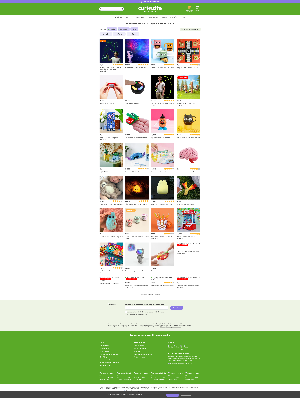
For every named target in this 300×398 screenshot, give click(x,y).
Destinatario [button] (124, 29)
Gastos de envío (105, 346)
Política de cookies (140, 357)
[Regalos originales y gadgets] (150, 8)
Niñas (119, 34)
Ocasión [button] (112, 29)
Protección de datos (140, 348)
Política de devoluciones (107, 360)
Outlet (183, 17)
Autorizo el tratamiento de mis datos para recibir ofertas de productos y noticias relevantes (145, 313)
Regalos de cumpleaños (169, 17)
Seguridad (137, 351)
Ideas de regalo (153, 17)
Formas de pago (104, 351)
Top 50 (128, 17)
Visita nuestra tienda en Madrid (109, 362)
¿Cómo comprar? (105, 348)
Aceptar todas (172, 395)
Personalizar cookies (186, 395)
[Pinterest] (186, 346)
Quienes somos (139, 346)
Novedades (118, 17)
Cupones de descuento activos (109, 354)
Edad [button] (134, 29)
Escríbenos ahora (187, 363)
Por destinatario (139, 17)
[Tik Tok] (181, 347)
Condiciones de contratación (143, 354)
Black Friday (103, 357)
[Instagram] (176, 346)
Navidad (105, 34)
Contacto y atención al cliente (178, 353)
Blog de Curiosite (105, 365)
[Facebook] (170, 346)
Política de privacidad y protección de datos (170, 327)
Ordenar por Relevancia (191, 29)
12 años (132, 34)
